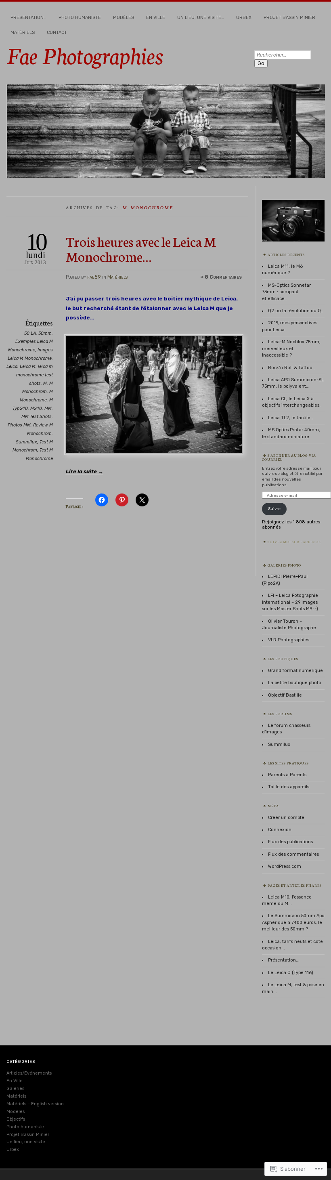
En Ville (155, 17)
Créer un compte (286, 817)
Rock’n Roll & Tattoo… (291, 367)
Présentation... (284, 960)
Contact (57, 32)
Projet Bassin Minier (289, 17)
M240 (36, 408)
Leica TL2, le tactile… (290, 417)
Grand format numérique (295, 670)
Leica (11, 366)
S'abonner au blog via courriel (289, 457)
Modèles (123, 17)
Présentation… (28, 17)
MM (48, 408)
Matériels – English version (35, 1104)
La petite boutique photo (294, 682)
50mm (45, 333)
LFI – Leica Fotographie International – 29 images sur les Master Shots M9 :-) (290, 602)
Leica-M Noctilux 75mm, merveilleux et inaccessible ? (291, 348)
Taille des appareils (288, 786)
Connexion (279, 829)
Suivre (274, 508)
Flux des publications (290, 841)
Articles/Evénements (29, 1073)
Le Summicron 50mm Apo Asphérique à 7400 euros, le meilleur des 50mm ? (293, 922)
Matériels (22, 32)
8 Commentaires (223, 277)
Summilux (26, 442)
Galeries (15, 1088)
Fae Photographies (84, 54)
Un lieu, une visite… (200, 17)
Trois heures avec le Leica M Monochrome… (141, 248)
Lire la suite (84, 471)
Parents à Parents (287, 774)
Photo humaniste (80, 17)
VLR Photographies (288, 639)
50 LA (30, 333)
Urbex (243, 17)
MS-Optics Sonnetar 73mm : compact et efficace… (286, 292)
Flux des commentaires (293, 854)
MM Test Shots (36, 416)
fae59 (94, 277)
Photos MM (19, 425)
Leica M (28, 366)
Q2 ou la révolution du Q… (296, 310)
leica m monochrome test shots (34, 375)
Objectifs (15, 1119)
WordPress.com (284, 866)
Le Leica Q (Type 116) (290, 972)
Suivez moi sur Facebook (295, 541)
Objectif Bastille (285, 695)
